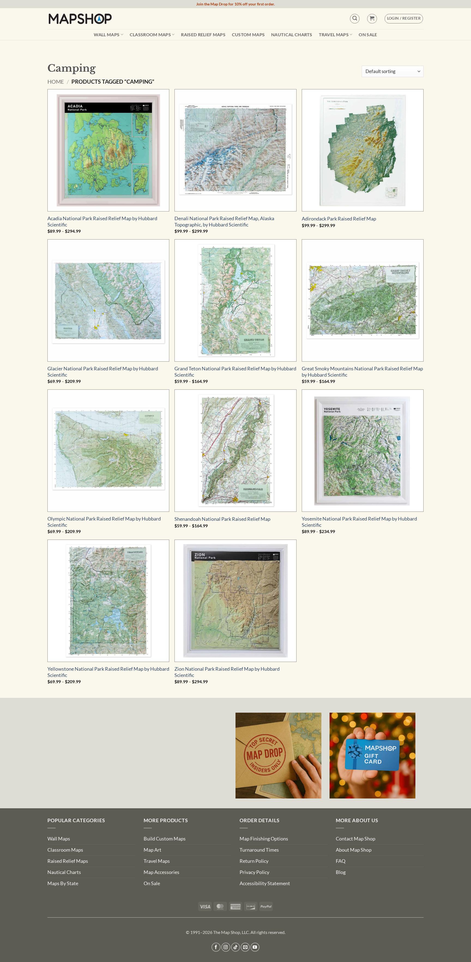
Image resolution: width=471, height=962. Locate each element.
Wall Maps (106, 34)
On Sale (368, 34)
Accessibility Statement (265, 883)
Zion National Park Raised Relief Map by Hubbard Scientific (227, 672)
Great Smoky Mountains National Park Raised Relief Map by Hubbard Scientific (362, 372)
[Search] (355, 18)
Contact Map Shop (355, 839)
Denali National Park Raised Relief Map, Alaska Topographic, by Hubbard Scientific (224, 222)
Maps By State (62, 883)
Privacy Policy (254, 872)
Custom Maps (248, 34)
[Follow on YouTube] (254, 947)
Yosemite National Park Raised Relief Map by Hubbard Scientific (359, 522)
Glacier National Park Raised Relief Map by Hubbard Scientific (102, 372)
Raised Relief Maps (203, 34)
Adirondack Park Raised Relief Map (339, 219)
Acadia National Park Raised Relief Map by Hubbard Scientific (102, 222)
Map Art (152, 850)
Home (55, 81)
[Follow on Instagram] (225, 947)
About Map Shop (354, 850)
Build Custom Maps (165, 839)
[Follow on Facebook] (216, 947)
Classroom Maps (150, 34)
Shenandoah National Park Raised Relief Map (222, 519)
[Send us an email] (245, 947)
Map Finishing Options (264, 839)
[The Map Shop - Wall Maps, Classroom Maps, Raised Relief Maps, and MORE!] (80, 19)
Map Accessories (161, 872)
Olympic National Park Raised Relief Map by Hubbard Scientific (104, 522)
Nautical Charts (291, 34)
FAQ (340, 861)
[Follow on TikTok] (235, 947)
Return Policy (254, 861)
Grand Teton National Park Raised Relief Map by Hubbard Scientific (235, 372)
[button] (372, 18)
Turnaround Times (259, 850)
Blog (341, 872)
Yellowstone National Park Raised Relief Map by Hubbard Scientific (108, 672)
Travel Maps (334, 34)
